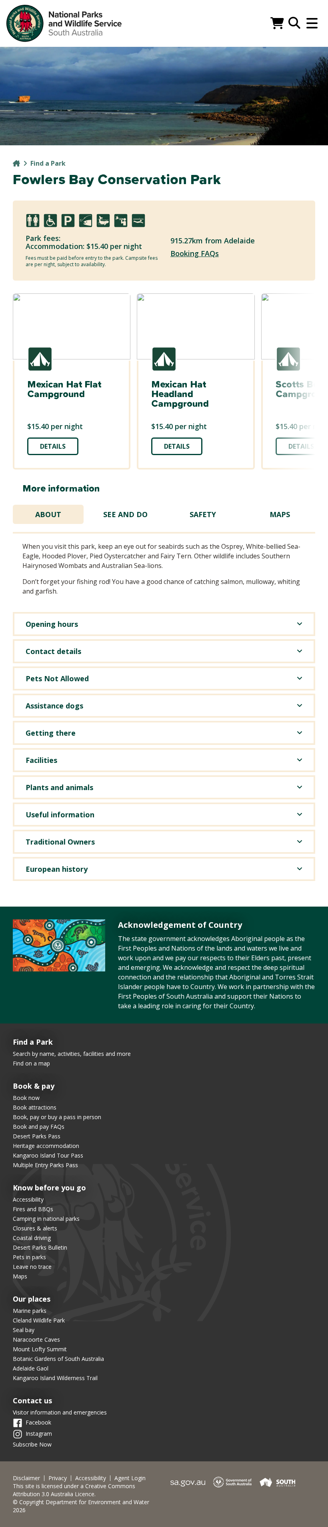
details (53, 446)
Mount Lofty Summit (40, 1349)
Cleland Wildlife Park (39, 1320)
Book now (26, 1098)
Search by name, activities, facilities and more (72, 1053)
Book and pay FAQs (38, 1126)
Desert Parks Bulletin (40, 1247)
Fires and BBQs (33, 1209)
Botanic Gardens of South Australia (58, 1358)
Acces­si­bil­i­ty (90, 1478)
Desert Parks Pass (36, 1136)
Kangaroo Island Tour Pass (48, 1155)
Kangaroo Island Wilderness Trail (55, 1378)
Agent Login (130, 1478)
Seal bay (23, 1330)
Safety (203, 514)
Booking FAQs (194, 253)
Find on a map (31, 1063)
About (48, 514)
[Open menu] (312, 23)
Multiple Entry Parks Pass (45, 1165)
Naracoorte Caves (36, 1339)
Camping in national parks (46, 1218)
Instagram (39, 1433)
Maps (280, 514)
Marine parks (29, 1310)
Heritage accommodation (46, 1146)
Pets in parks (29, 1257)
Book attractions (34, 1107)
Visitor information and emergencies (60, 1412)
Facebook (38, 1422)
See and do (125, 514)
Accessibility (28, 1199)
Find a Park (48, 163)
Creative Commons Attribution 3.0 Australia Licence (74, 1490)
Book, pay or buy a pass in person (57, 1117)
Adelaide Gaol (30, 1368)
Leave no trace (32, 1266)
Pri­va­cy (57, 1478)
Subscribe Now (32, 1444)
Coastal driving (32, 1238)
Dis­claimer (26, 1478)
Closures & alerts (35, 1228)
